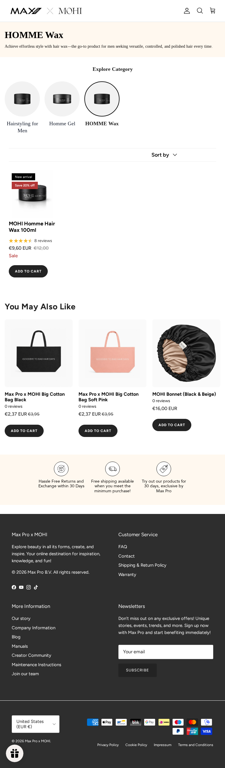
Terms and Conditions (195, 745)
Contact (126, 556)
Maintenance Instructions (36, 664)
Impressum (162, 745)
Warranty (127, 574)
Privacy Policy (108, 745)
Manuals (20, 646)
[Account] (185, 10)
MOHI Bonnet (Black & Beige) (184, 394)
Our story (21, 618)
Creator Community (31, 655)
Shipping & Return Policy (142, 565)
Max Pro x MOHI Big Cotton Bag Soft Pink (109, 396)
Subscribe (137, 670)
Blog (16, 637)
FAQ (122, 546)
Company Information (33, 627)
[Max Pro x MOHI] (46, 11)
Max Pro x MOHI (37, 741)
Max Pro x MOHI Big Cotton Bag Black (35, 396)
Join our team (25, 673)
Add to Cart (28, 271)
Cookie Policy (136, 745)
